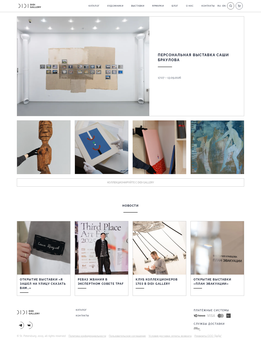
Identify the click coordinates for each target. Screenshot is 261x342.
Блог (175, 6)
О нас (190, 6)
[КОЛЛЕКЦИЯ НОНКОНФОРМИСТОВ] (101, 147)
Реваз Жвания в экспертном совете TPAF (101, 281)
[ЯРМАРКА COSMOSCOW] (43, 147)
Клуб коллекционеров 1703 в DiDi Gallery (157, 281)
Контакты (208, 6)
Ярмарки (158, 6)
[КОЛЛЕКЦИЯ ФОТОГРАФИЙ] (217, 147)
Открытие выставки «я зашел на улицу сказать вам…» (43, 284)
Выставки (138, 6)
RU (219, 6)
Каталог (94, 6)
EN (224, 6)
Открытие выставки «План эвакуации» (212, 281)
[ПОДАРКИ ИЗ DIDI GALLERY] (159, 147)
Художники (115, 6)
